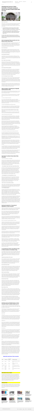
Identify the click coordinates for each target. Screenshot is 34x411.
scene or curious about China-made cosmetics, (11, 94)
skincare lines (7, 291)
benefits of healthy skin (10, 74)
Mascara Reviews (24, 1)
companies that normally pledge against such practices (7, 170)
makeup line (4, 142)
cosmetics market (3, 208)
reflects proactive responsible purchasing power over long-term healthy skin (11, 245)
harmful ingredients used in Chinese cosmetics (10, 104)
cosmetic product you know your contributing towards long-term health (10, 228)
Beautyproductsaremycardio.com (7, 1)
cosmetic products (12, 163)
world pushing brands (6, 133)
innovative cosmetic (10, 77)
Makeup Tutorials (16, 1)
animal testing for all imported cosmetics (11, 167)
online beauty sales (4, 162)
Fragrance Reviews (20, 1)
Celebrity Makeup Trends (17, 2)
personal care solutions (12, 184)
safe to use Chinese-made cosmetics (7, 97)
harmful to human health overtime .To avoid (11, 235)
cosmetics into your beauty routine (9, 83)
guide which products (16, 57)
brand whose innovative (12, 136)
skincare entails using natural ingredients (7, 260)
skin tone (3, 269)
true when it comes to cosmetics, (15, 306)
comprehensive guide (7, 296)
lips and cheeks (7, 386)
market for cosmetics (11, 160)
